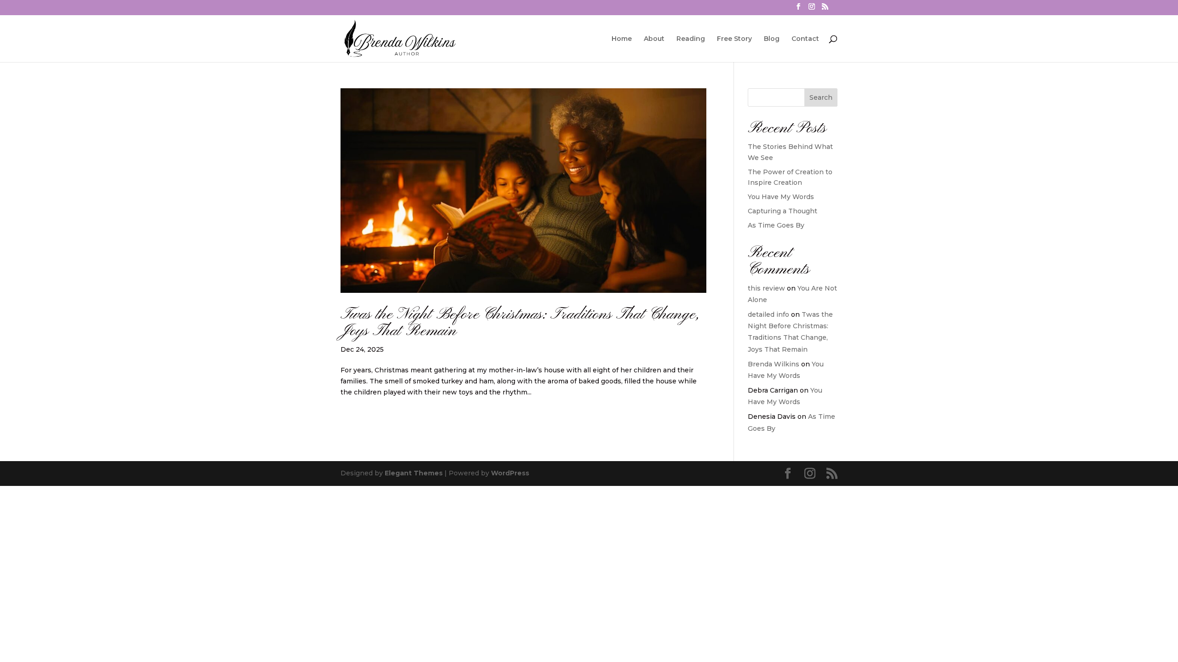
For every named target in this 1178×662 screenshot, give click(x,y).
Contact (805, 39)
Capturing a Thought (782, 211)
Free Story (734, 39)
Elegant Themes (414, 473)
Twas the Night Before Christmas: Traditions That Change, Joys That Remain (520, 323)
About (654, 39)
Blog (772, 39)
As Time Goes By (776, 225)
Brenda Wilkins (773, 364)
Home (622, 39)
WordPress (510, 473)
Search (820, 97)
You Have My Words (781, 197)
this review (766, 288)
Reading (690, 39)
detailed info (768, 314)
